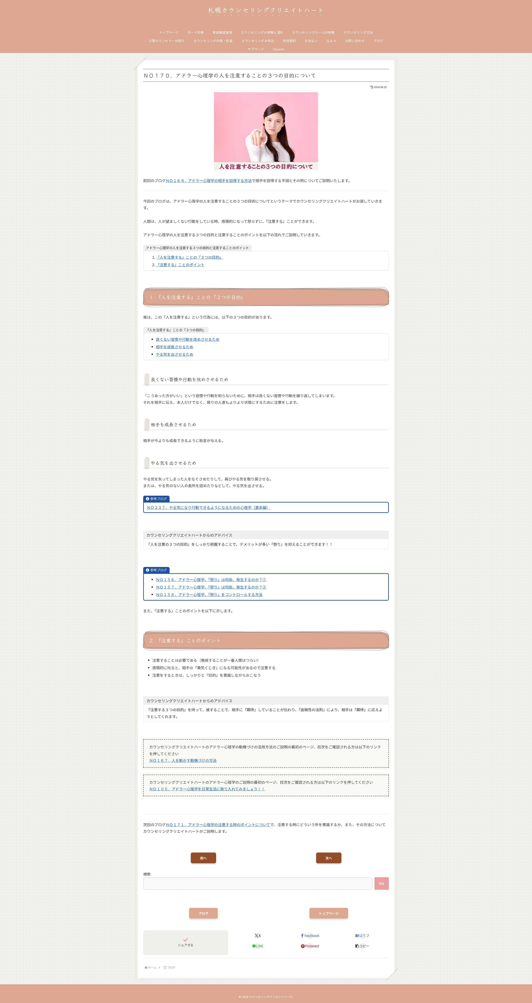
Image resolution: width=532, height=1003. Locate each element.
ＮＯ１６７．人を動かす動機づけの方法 (183, 760)
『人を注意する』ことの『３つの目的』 (189, 257)
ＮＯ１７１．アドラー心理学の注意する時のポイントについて (218, 824)
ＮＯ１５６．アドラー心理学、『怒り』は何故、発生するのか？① (211, 579)
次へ (328, 857)
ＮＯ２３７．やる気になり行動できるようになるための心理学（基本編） (208, 507)
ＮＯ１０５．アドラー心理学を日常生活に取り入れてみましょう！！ (207, 788)
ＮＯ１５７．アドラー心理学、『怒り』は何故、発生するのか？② (211, 587)
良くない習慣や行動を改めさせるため (187, 339)
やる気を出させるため (174, 354)
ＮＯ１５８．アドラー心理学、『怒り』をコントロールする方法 (209, 594)
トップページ (329, 913)
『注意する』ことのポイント (180, 264)
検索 (147, 874)
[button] (362, 946)
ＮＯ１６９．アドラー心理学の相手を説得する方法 (209, 180)
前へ (203, 857)
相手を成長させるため (174, 346)
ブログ (203, 913)
